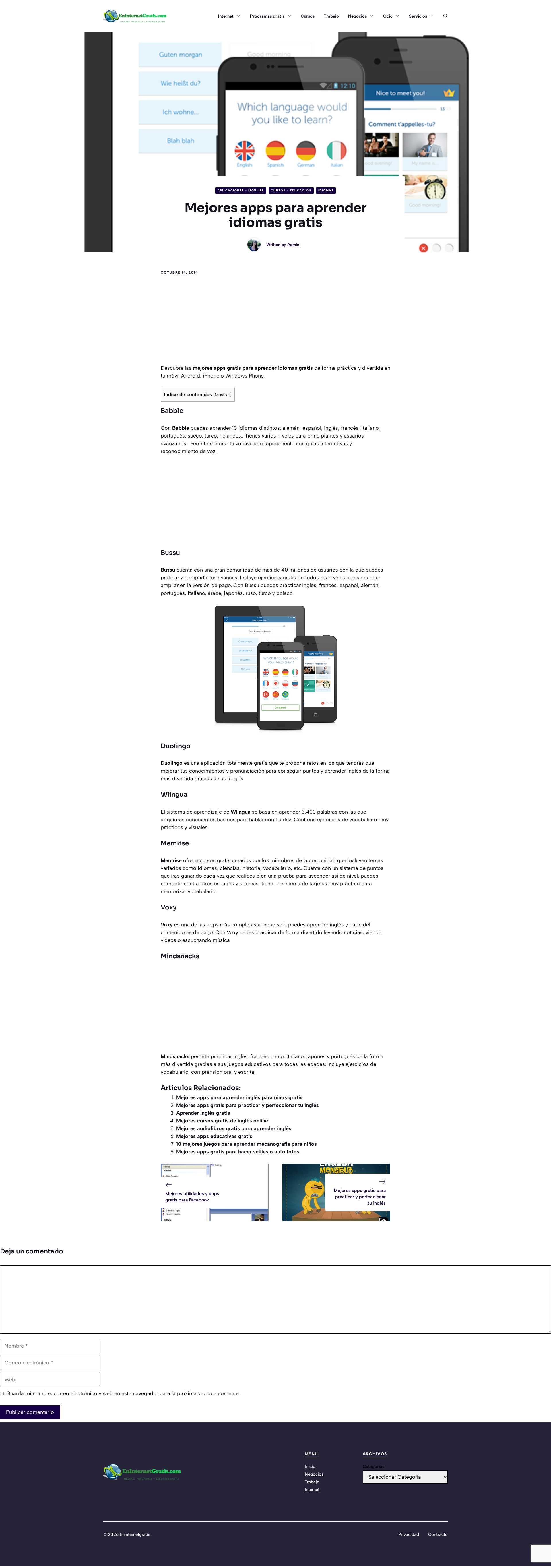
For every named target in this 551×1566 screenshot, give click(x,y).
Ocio (388, 16)
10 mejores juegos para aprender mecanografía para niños (246, 1144)
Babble (173, 411)
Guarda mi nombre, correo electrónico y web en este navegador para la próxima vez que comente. (123, 1393)
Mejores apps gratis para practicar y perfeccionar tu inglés (247, 1105)
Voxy (168, 907)
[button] (443, 16)
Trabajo (331, 16)
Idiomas (326, 190)
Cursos (308, 16)
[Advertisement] (275, 321)
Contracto (438, 1534)
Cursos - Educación (291, 190)
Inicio (310, 1466)
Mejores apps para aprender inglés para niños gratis (239, 1097)
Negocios (357, 16)
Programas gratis (267, 16)
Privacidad (408, 1534)
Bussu (170, 553)
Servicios (418, 16)
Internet (226, 16)
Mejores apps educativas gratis (214, 1136)
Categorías (373, 1466)
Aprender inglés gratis (203, 1113)
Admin (293, 244)
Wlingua (174, 794)
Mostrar (222, 394)
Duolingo (176, 746)
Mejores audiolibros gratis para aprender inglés (233, 1128)
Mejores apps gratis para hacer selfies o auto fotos (237, 1152)
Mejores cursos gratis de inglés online (222, 1121)
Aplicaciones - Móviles (241, 190)
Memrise (175, 843)
